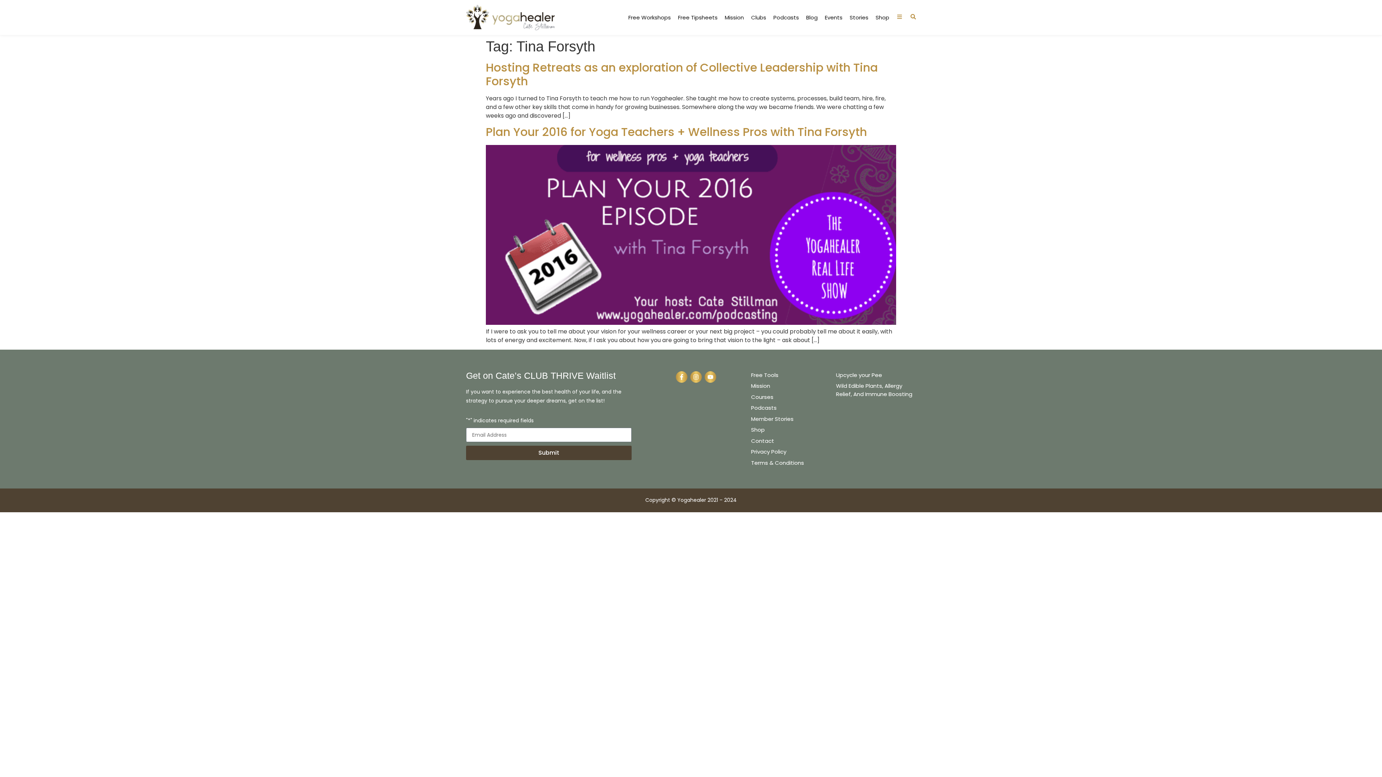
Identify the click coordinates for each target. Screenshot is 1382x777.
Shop (882, 17)
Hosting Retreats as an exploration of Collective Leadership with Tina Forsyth (682, 74)
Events (834, 17)
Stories (859, 17)
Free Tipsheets (698, 17)
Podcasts (786, 17)
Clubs (758, 17)
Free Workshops (649, 17)
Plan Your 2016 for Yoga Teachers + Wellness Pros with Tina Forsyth (676, 132)
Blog (812, 17)
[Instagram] (696, 377)
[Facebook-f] (681, 377)
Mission (734, 17)
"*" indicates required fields (500, 421)
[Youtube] (710, 377)
